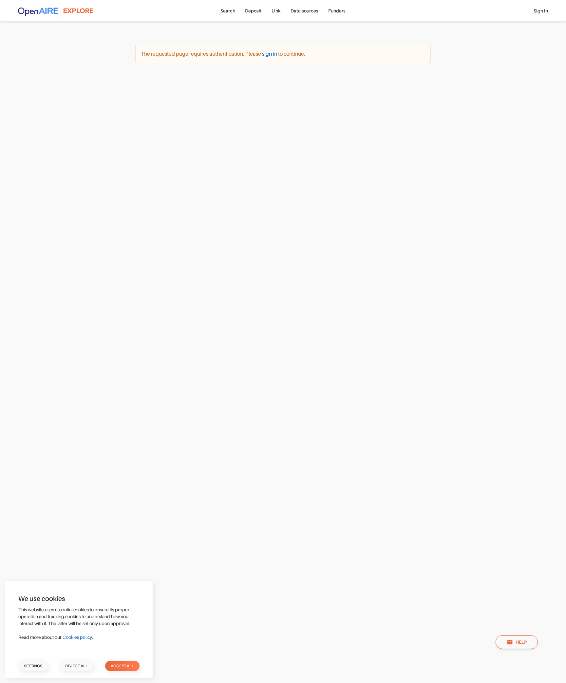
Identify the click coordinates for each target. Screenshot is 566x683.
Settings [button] (33, 666)
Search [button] (227, 10)
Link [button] (276, 10)
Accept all (122, 666)
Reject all (76, 666)
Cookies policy (77, 637)
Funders (337, 10)
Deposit (253, 10)
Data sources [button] (304, 10)
